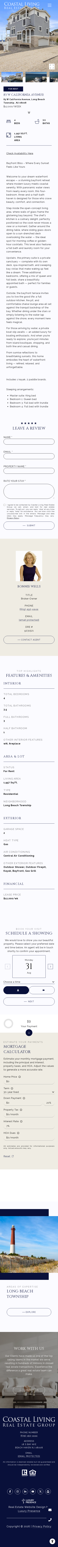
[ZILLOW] (48, 1491)
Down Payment (12, 1098)
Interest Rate (11, 1121)
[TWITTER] (40, 1491)
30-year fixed (11, 1092)
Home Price (10, 1076)
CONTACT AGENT (31, 640)
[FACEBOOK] (10, 1491)
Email (7, 451)
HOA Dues (10, 1133)
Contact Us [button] (31, 1390)
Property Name (14, 466)
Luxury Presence (29, 1510)
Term (6, 1088)
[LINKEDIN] (25, 1491)
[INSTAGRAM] (17, 1491)
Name (7, 437)
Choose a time (11, 982)
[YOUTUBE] (33, 1491)
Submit (31, 525)
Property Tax (11, 1109)
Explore (31, 1312)
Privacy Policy (13, 518)
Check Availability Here (19, 153)
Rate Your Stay (14, 481)
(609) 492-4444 (29, 609)
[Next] (50, 966)
